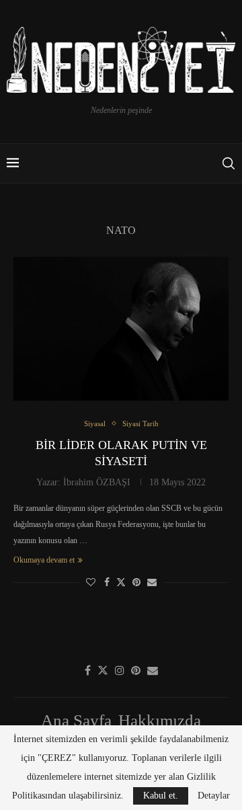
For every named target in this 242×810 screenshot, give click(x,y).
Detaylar (214, 796)
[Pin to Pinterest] (136, 582)
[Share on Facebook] (107, 582)
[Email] (152, 670)
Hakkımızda (159, 720)
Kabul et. (160, 796)
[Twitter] (102, 670)
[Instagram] (119, 670)
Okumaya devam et (44, 560)
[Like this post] (90, 582)
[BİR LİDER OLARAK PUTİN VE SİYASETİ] (121, 328)
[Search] (228, 163)
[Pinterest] (135, 670)
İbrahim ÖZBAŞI (96, 482)
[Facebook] (88, 670)
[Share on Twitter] (121, 582)
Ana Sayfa (76, 720)
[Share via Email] (152, 582)
